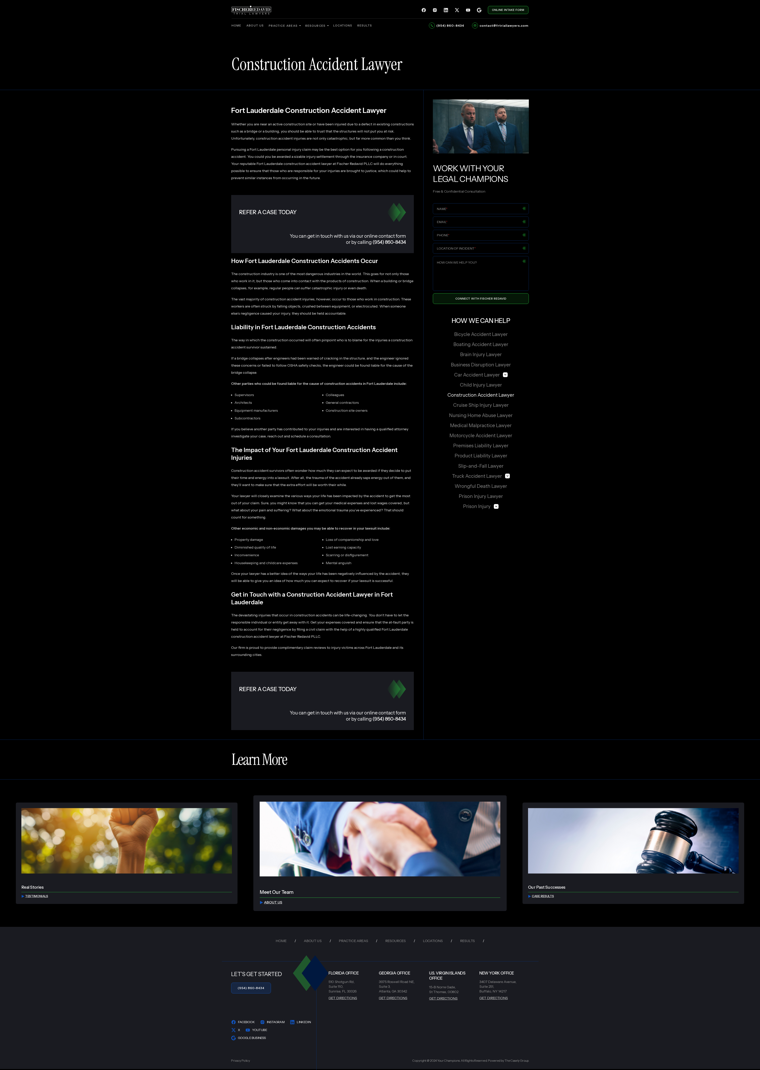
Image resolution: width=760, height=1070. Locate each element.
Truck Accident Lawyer (477, 476)
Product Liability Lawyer (481, 456)
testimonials (36, 896)
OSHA (292, 365)
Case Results (543, 896)
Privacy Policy (240, 1060)
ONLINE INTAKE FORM (508, 10)
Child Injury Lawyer (481, 385)
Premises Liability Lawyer (480, 445)
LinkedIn (304, 1022)
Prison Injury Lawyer (481, 496)
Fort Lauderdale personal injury (275, 149)
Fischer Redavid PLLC (302, 636)
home (236, 25)
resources (315, 25)
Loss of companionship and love (352, 539)
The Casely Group (516, 1060)
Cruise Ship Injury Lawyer (481, 405)
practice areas (283, 25)
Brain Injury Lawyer (481, 354)
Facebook (246, 1022)
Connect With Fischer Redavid (480, 298)
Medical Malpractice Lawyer (481, 425)
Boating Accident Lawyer (480, 344)
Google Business (252, 1038)
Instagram (275, 1022)
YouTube (259, 1030)
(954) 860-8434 (251, 988)
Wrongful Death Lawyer (481, 486)
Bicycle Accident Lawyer (481, 334)
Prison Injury (477, 506)
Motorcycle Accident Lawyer (480, 435)
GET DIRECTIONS (343, 998)
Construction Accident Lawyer (480, 395)
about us (255, 25)
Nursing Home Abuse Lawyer (481, 415)
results (364, 25)
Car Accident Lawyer (477, 375)
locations (342, 25)
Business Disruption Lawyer (481, 365)
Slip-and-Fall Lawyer (481, 466)
